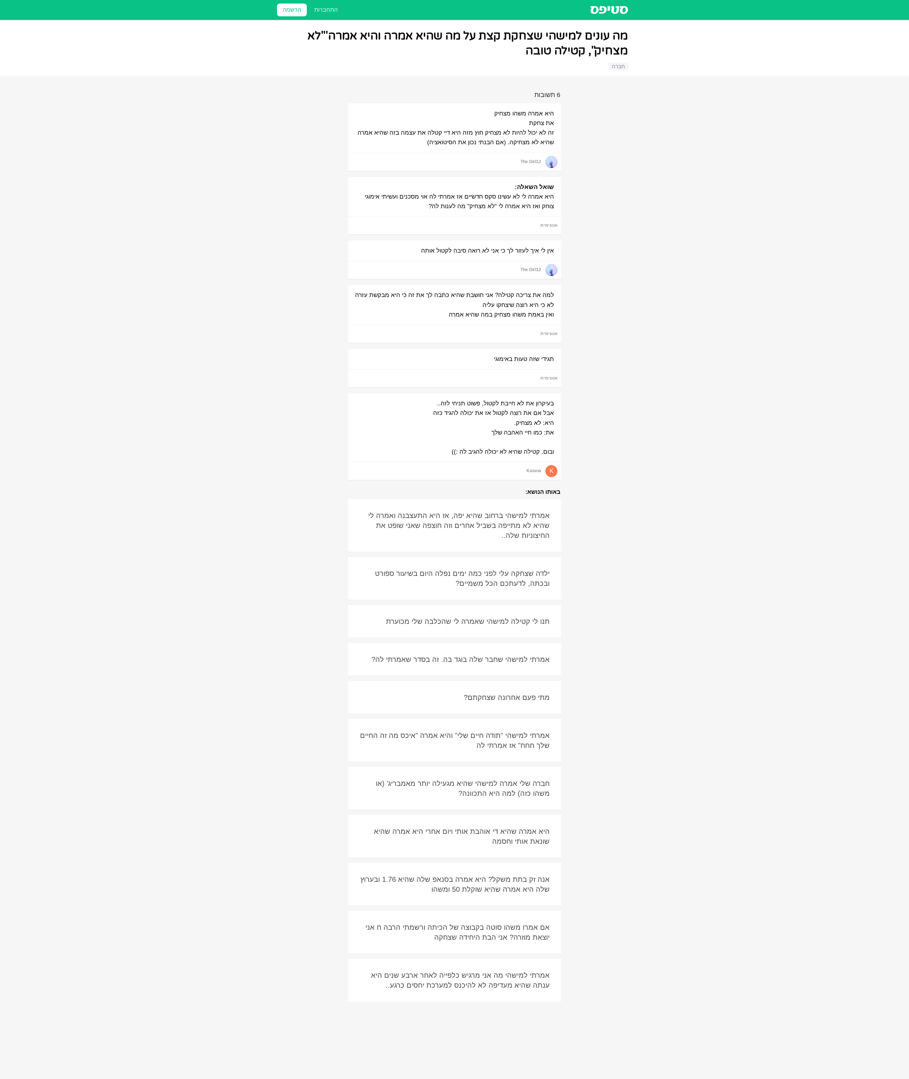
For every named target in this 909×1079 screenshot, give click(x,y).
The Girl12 (531, 161)
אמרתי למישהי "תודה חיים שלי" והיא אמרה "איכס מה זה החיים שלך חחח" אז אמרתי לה (455, 740)
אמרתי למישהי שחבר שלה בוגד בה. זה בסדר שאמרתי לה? (460, 659)
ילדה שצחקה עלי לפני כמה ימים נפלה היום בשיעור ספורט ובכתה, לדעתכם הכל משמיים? (462, 578)
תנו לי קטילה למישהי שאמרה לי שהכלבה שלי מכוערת (468, 621)
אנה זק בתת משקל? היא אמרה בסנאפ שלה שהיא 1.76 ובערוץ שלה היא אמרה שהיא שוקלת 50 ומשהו (455, 884)
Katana (534, 470)
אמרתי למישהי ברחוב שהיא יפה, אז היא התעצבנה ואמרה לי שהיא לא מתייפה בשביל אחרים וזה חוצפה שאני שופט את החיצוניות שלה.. (459, 525)
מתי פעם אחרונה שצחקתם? (507, 697)
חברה (618, 66)
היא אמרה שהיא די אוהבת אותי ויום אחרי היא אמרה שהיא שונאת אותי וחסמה (462, 836)
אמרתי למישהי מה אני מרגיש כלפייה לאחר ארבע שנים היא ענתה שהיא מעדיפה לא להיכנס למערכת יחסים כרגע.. (460, 980)
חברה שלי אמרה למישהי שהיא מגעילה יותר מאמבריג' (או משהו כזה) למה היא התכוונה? (463, 788)
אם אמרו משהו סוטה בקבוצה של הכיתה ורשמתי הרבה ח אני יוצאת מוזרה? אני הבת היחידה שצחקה (457, 932)
